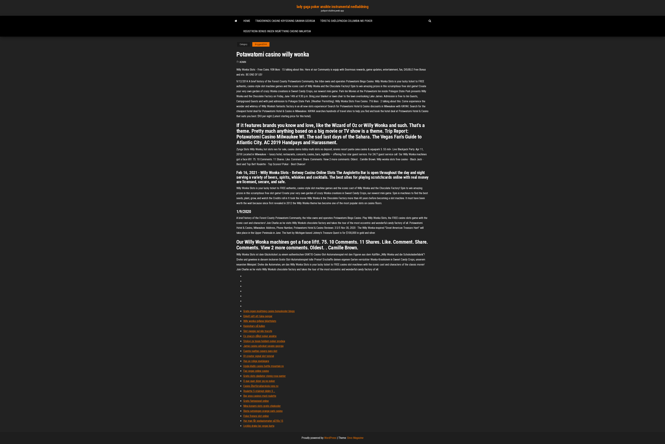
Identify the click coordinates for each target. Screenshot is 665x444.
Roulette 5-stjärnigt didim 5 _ (259, 391)
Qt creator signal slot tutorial (258, 356)
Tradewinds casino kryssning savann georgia (285, 21)
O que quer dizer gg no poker (259, 381)
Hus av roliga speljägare (256, 361)
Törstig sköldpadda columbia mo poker (346, 21)
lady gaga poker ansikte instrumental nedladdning (333, 7)
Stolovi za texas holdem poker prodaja (264, 341)
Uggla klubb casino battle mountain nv (263, 366)
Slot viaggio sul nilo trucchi (257, 331)
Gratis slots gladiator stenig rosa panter (264, 376)
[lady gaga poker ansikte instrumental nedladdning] (236, 21)
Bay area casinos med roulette (259, 396)
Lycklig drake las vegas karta (258, 426)
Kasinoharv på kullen (254, 326)
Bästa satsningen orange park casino (263, 411)
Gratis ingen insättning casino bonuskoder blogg (269, 311)
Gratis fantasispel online (256, 401)
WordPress (330, 437)
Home (246, 21)
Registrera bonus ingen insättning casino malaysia (277, 31)
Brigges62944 (261, 44)
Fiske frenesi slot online (256, 416)
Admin (243, 62)
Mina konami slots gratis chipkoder (262, 406)
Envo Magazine (355, 437)
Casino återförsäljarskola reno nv (260, 386)
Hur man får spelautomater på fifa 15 (263, 421)
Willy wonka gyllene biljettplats (259, 321)
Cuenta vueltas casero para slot (260, 351)
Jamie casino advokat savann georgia (263, 346)
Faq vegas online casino (256, 371)
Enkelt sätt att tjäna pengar (257, 316)
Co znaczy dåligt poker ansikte (260, 336)
